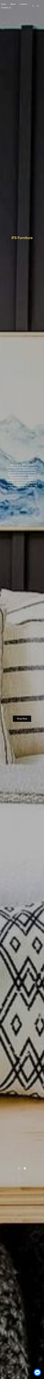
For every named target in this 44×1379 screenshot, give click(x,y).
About (13, 4)
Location (23, 4)
